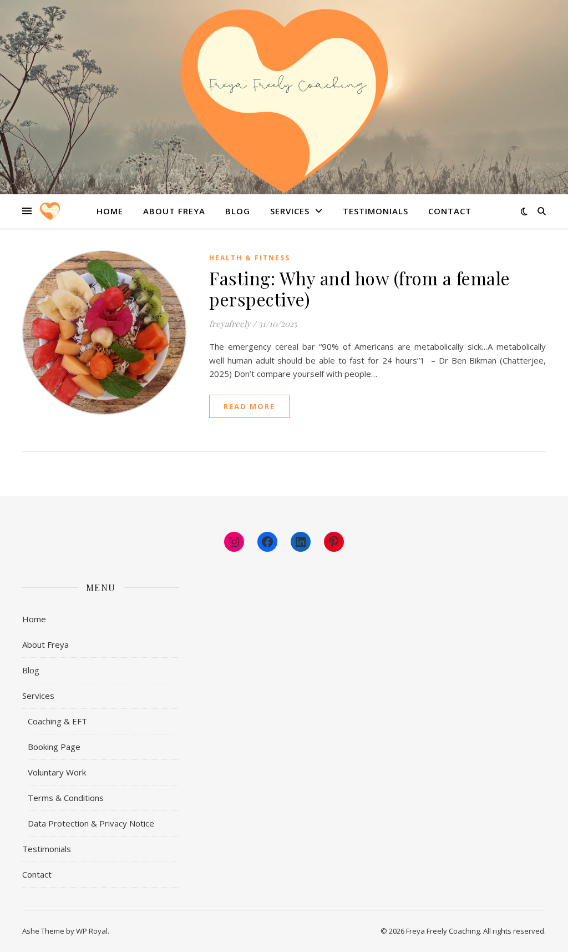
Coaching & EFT (57, 721)
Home (110, 210)
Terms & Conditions (66, 797)
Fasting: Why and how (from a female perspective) (359, 288)
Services (290, 210)
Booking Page (54, 746)
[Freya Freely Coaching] (284, 101)
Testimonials (375, 210)
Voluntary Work (57, 772)
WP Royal (92, 931)
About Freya (174, 210)
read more (249, 406)
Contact (449, 210)
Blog (237, 210)
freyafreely (230, 323)
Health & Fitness (249, 258)
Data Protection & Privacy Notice (91, 823)
